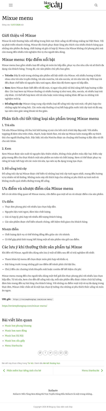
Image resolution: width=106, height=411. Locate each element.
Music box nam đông (16, 330)
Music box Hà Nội (14, 335)
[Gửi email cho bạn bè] (55, 353)
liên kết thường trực (51, 363)
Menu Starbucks (13, 345)
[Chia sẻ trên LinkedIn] (65, 353)
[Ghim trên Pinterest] (60, 353)
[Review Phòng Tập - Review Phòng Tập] (53, 5)
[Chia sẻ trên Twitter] (50, 353)
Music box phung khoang (18, 325)
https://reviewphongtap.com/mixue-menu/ (24, 306)
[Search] (96, 5)
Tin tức (30, 363)
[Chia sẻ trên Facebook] (45, 353)
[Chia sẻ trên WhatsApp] (40, 353)
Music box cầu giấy (15, 340)
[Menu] (11, 5)
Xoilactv (53, 390)
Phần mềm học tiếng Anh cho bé (23, 370)
